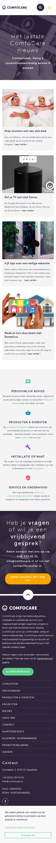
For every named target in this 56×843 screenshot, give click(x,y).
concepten (38, 468)
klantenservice (45, 658)
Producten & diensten (18, 697)
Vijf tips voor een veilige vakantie (27, 263)
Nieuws (7, 711)
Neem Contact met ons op (28, 579)
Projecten (9, 704)
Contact (8, 724)
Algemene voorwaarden (19, 738)
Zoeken (7, 752)
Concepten (10, 684)
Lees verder (20, 144)
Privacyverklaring (15, 745)
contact (24, 437)
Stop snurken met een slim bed (25, 131)
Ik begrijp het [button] (28, 835)
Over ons (8, 718)
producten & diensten (17, 427)
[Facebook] (5, 801)
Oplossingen (11, 690)
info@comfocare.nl (20, 561)
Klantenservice (18, 671)
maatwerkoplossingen (14, 623)
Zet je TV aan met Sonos (20, 197)
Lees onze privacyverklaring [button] (20, 827)
